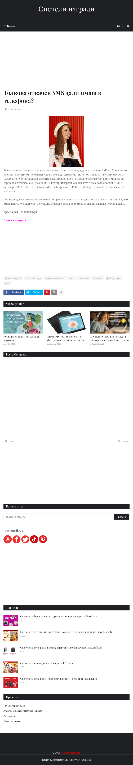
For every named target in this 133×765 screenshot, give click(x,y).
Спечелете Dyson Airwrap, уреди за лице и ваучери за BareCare (58, 616)
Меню (11, 26)
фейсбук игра (114, 278)
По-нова (9, 441)
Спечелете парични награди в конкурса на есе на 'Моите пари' (109, 338)
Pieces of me (9, 716)
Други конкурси (13, 278)
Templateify (58, 759)
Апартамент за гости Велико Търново (22, 710)
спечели (97, 278)
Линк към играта (14, 220)
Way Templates (83, 759)
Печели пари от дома (14, 705)
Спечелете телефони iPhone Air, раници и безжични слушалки (58, 678)
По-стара (123, 441)
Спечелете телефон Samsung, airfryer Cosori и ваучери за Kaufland (61, 647)
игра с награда (33, 278)
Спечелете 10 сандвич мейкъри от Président (47, 663)
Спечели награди (66, 8)
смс (71, 278)
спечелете (83, 278)
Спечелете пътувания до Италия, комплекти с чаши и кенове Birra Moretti (66, 632)
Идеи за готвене (11, 721)
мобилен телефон (55, 278)
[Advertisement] (66, 64)
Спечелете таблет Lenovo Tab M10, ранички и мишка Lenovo (65, 338)
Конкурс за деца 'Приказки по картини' (21, 338)
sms (7, 283)
